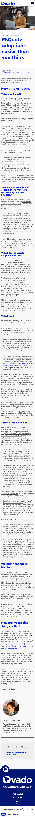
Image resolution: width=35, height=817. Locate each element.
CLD (2, 631)
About (17, 801)
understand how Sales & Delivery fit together (18, 364)
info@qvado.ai (18, 794)
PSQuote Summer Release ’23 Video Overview (15, 753)
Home (3, 70)
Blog (8, 70)
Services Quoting (14, 35)
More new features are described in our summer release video (17, 647)
